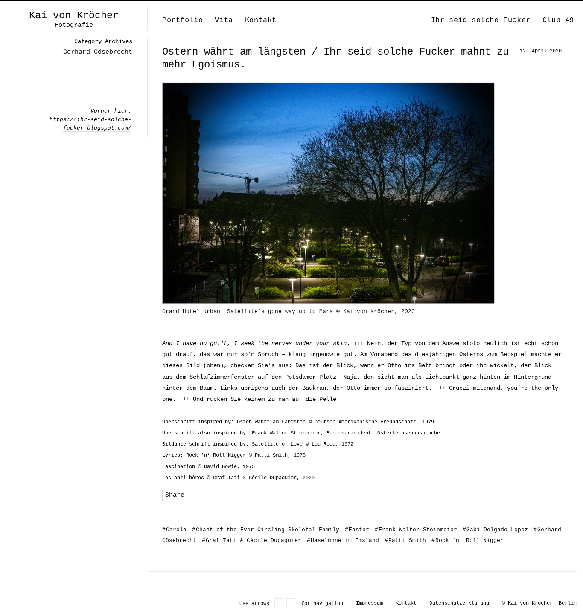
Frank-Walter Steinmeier (416, 530)
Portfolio (182, 20)
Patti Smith (405, 540)
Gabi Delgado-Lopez (495, 530)
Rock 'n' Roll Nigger (467, 540)
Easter (357, 530)
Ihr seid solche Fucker (481, 20)
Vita (224, 20)
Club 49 (558, 20)
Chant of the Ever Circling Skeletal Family (265, 530)
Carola (174, 530)
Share (174, 495)
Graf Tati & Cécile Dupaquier (251, 540)
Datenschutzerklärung (459, 603)
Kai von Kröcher (74, 16)
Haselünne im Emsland (343, 540)
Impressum (369, 603)
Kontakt (261, 20)
